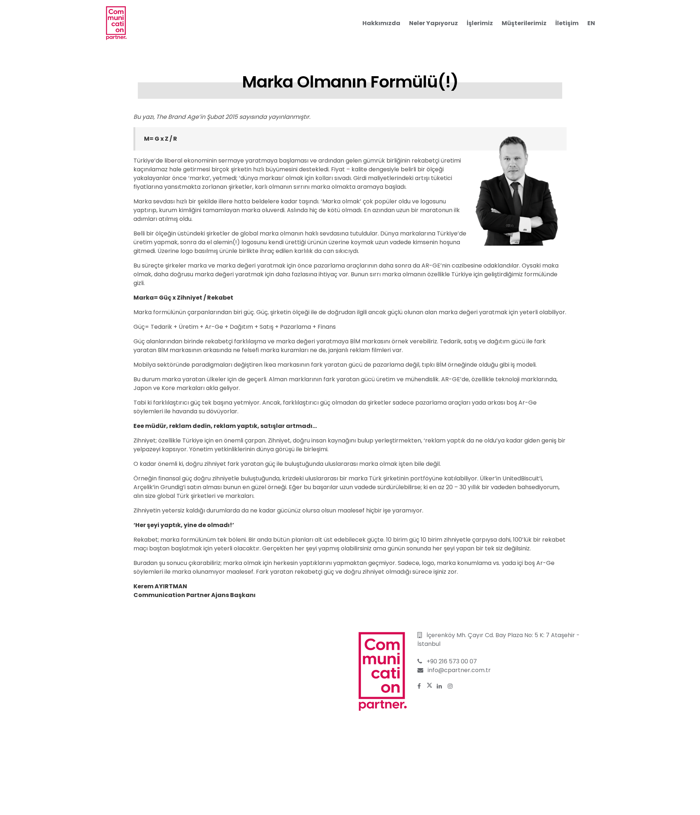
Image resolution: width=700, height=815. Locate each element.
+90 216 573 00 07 (452, 661)
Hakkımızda (381, 23)
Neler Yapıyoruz (433, 23)
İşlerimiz (480, 23)
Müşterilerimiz (524, 23)
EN (591, 23)
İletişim (567, 23)
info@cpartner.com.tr (459, 670)
